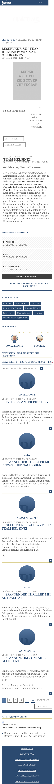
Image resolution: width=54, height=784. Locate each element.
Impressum (27, 748)
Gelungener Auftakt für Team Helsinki (26, 527)
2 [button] (23, 332)
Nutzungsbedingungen (27, 759)
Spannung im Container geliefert (25, 659)
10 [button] (51, 332)
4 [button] (30, 332)
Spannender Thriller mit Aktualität (26, 596)
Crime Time (8, 39)
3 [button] (26, 332)
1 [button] (19, 332)
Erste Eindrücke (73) (32, 361)
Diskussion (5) (10, 361)
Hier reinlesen (13, 144)
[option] (27, 19)
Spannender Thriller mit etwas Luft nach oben (26, 463)
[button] (42, 2)
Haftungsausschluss (27, 775)
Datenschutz (27, 753)
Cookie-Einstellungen (27, 781)
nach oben (41, 706)
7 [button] (41, 332)
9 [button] (48, 332)
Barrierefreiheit (27, 770)
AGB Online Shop (27, 764)
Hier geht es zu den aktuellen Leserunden (29, 285)
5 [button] (33, 332)
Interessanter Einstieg (27, 401)
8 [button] (44, 332)
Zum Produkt (12, 138)
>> (33, 700)
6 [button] (37, 332)
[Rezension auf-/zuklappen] (50, 428)
